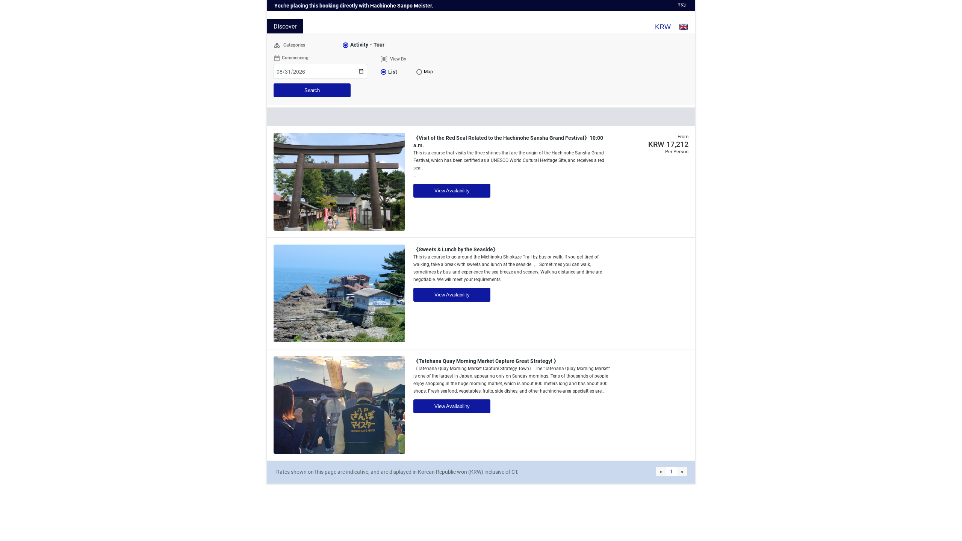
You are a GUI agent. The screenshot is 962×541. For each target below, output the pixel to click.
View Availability (452, 190)
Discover (285, 26)
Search (312, 90)
